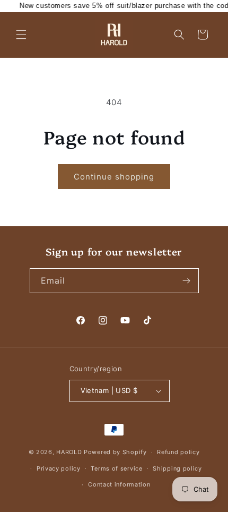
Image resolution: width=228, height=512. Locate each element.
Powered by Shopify (115, 452)
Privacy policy (59, 468)
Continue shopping (114, 177)
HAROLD (69, 452)
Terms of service (116, 468)
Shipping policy (177, 468)
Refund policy (178, 452)
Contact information (119, 484)
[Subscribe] (186, 280)
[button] (21, 34)
